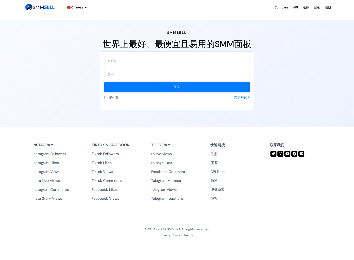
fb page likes (161, 162)
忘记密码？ (242, 98)
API (295, 7)
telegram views (164, 189)
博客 (214, 198)
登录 (317, 7)
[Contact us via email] (301, 154)
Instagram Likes (46, 162)
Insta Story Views (47, 198)
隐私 (214, 180)
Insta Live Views (46, 180)
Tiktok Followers (105, 153)
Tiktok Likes (102, 162)
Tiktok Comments (107, 180)
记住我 (113, 98)
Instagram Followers (49, 153)
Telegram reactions (167, 198)
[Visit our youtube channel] (287, 154)
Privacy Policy (170, 235)
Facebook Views (105, 198)
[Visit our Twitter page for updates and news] (273, 154)
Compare (281, 7)
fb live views (161, 153)
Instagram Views (46, 171)
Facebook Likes (105, 189)
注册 (328, 7)
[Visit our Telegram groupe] (294, 154)
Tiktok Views (102, 171)
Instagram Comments (51, 189)
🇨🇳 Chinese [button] (75, 7)
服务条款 (217, 189)
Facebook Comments (169, 171)
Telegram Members (167, 180)
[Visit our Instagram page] (280, 154)
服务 (306, 7)
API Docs (218, 171)
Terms (188, 235)
